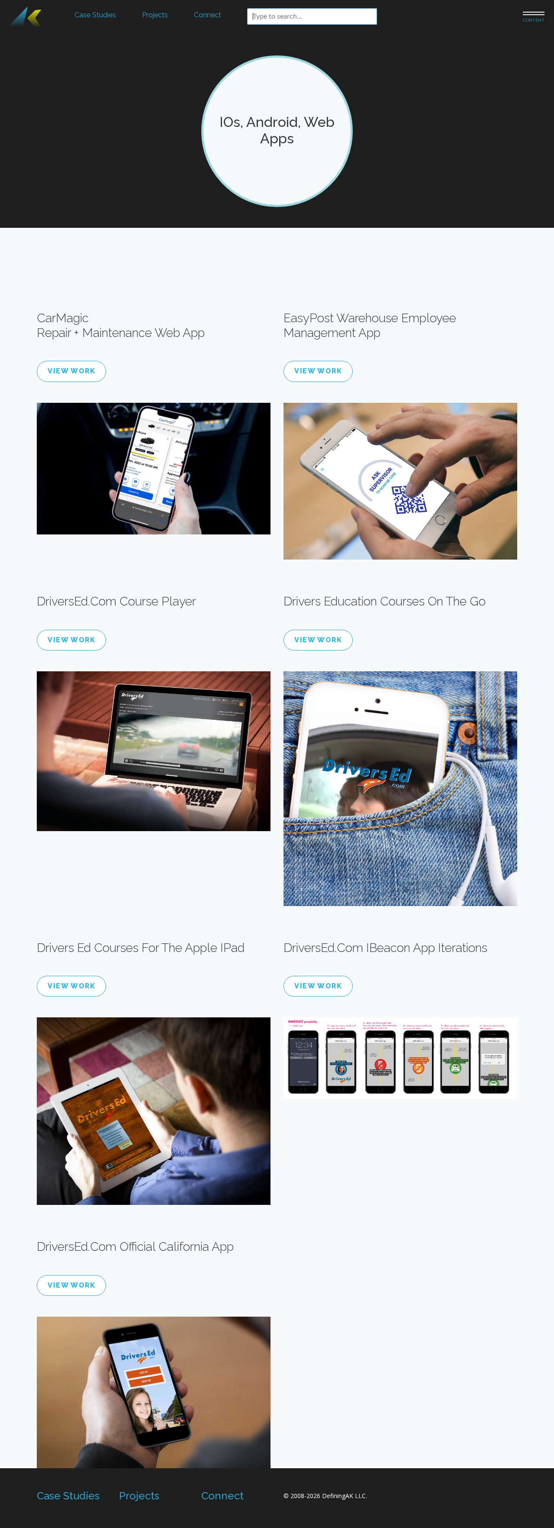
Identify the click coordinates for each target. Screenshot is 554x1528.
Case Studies (95, 15)
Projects (155, 15)
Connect (207, 15)
